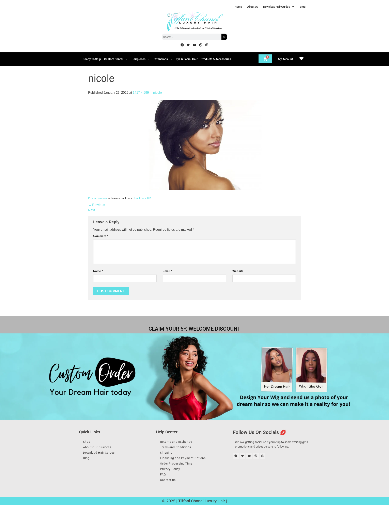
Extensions (161, 59)
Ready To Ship (92, 59)
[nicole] (194, 144)
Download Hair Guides (276, 6)
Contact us (168, 480)
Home (238, 6)
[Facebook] (182, 45)
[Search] (224, 37)
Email (167, 271)
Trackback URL (143, 198)
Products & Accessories (216, 59)
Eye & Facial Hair (187, 59)
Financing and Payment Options (183, 458)
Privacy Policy (170, 469)
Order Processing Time (176, 463)
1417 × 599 (141, 92)
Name (98, 271)
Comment (100, 236)
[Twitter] (188, 45)
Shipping (166, 452)
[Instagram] (206, 45)
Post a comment (98, 198)
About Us (252, 6)
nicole (157, 92)
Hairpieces (138, 59)
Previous (96, 205)
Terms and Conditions (175, 447)
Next (93, 210)
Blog (302, 6)
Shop (86, 441)
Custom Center (113, 59)
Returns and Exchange (176, 441)
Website (238, 271)
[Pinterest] (200, 45)
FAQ (163, 474)
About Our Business (97, 447)
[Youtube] (194, 45)
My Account (285, 59)
